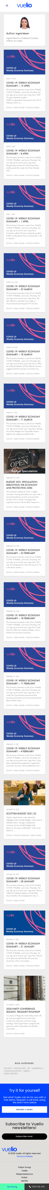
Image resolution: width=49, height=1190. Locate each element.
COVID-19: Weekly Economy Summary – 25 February (23, 551)
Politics (9, 108)
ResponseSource (24, 1174)
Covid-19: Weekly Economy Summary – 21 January (23, 945)
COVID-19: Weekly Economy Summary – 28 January (23, 880)
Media (26, 1071)
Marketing (37, 1068)
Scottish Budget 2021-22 (21, 813)
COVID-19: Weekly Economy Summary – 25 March (23, 288)
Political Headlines (21, 835)
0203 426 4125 (38, 1186)
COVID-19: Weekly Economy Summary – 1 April (23, 220)
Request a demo (24, 1109)
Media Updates (10, 1073)
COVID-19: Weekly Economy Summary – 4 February (23, 750)
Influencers (20, 1068)
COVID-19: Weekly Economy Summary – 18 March (23, 353)
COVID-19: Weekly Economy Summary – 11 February (23, 682)
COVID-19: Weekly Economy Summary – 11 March (23, 418)
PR (29, 1068)
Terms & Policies (24, 1156)
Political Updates (32, 108)
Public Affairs (19, 108)
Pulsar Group (24, 1167)
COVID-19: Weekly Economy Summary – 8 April (23, 152)
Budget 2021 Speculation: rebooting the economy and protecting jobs (22, 484)
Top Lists (8, 1068)
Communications (12, 1071)
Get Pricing (12, 1186)
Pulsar (24, 1177)
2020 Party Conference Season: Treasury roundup (23, 1010)
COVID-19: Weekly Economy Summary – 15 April (23, 84)
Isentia (24, 1180)
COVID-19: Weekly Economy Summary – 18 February (23, 617)
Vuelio (25, 1170)
